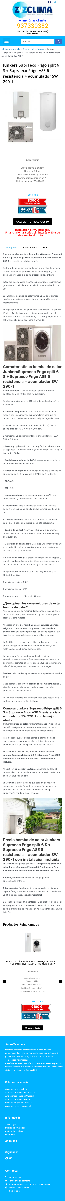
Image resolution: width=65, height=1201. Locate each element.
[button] (6, 41)
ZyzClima (11, 1140)
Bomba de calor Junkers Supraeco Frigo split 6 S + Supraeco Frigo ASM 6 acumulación (32, 962)
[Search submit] (58, 41)
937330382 (32, 25)
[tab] (11, 247)
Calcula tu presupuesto (32, 221)
